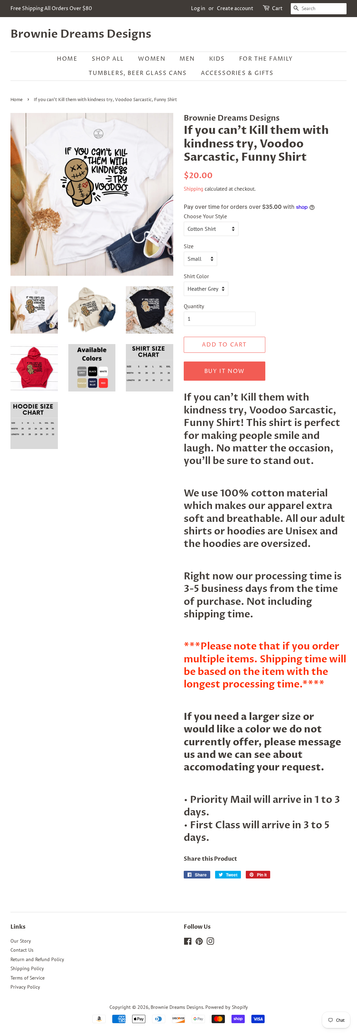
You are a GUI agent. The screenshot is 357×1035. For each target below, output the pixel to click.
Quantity (194, 306)
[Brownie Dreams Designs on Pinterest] (199, 942)
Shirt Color (196, 276)
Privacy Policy (25, 987)
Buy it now (224, 371)
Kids (217, 59)
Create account (235, 8)
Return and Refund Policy (37, 959)
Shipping (193, 188)
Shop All (108, 59)
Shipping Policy (27, 968)
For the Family (266, 59)
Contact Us (21, 950)
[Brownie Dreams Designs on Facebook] (188, 942)
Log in (198, 8)
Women (151, 59)
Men (187, 59)
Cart (277, 8)
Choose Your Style (205, 216)
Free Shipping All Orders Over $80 (51, 8)
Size (188, 246)
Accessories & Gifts (237, 73)
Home (67, 59)
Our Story (20, 941)
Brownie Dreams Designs (80, 34)
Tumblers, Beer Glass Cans (138, 73)
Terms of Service (27, 978)
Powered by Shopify (226, 1007)
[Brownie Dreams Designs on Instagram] (210, 942)
